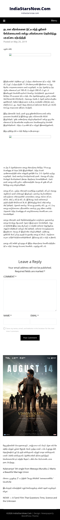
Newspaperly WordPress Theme (37, 514)
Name (7, 315)
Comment (9, 276)
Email (35, 315)
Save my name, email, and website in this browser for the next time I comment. (30, 329)
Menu (54, 20)
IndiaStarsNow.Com (30, 8)
